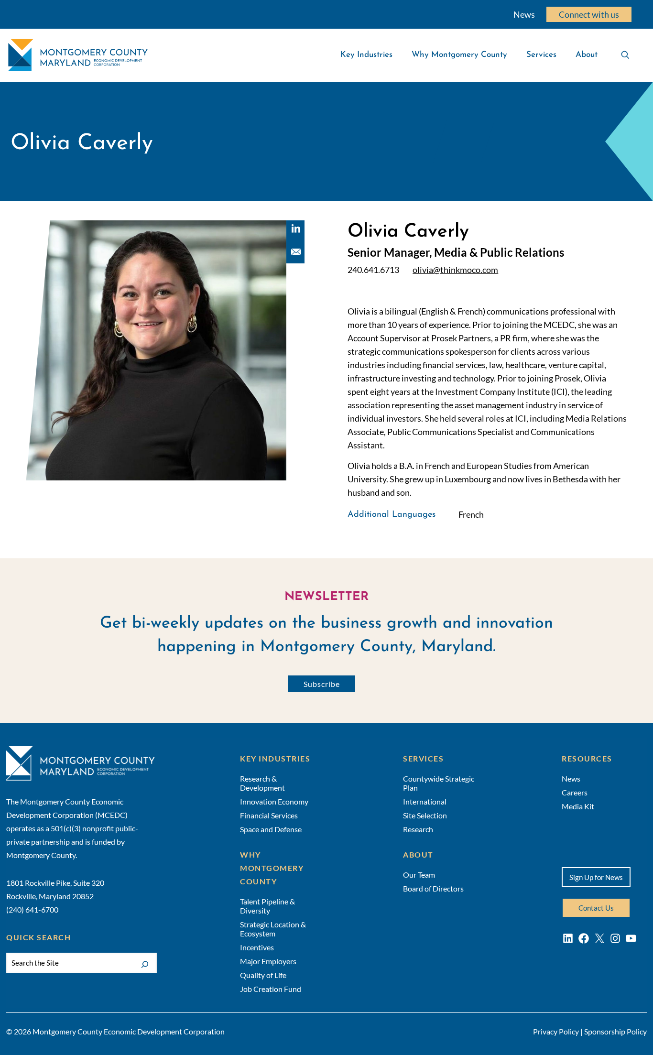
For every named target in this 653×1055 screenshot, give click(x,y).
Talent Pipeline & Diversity (267, 906)
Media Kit (578, 806)
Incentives (257, 947)
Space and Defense (271, 829)
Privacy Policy (556, 1031)
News (524, 14)
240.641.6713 (373, 270)
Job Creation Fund (270, 988)
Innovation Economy (274, 801)
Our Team (419, 874)
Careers (575, 792)
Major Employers (268, 961)
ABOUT (418, 854)
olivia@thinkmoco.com (455, 270)
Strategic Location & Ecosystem (273, 929)
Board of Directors (433, 888)
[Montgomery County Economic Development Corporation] (78, 55)
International (424, 801)
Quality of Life (263, 974)
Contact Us (596, 907)
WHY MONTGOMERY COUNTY (272, 868)
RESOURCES (587, 758)
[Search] (145, 963)
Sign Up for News (596, 877)
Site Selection (425, 815)
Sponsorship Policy (615, 1031)
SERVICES (423, 758)
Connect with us (589, 14)
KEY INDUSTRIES (275, 758)
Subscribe (322, 683)
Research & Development (262, 783)
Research (418, 829)
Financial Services (269, 815)
